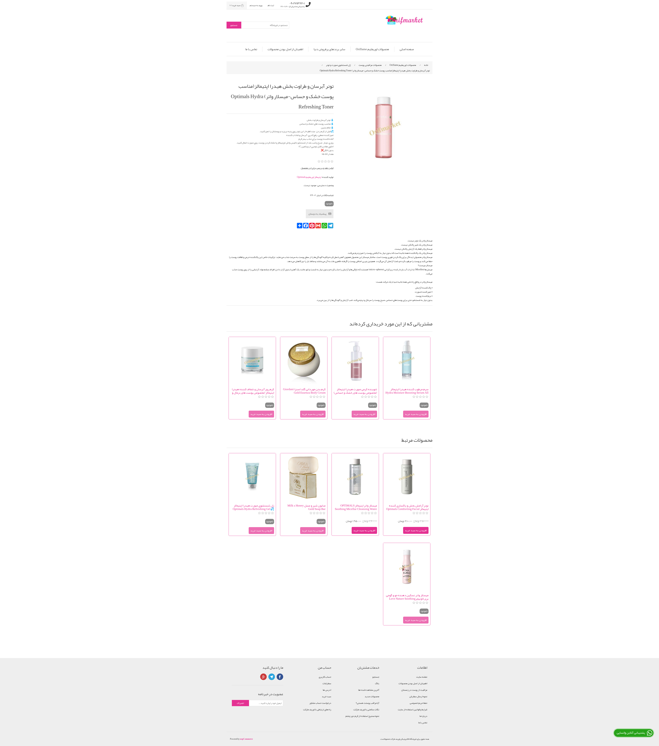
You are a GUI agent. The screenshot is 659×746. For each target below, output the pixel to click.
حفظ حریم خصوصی (418, 702)
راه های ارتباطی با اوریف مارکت (317, 709)
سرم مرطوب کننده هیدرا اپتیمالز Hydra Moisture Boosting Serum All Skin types (407, 390)
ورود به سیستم (256, 5)
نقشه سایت (421, 676)
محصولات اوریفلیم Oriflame (372, 49)
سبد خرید (326, 696)
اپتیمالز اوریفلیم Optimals (309, 177)
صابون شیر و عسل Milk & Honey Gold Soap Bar (306, 507)
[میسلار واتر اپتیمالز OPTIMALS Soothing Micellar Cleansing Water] (355, 476)
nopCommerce (246, 739)
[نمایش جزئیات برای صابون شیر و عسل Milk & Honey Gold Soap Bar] (303, 476)
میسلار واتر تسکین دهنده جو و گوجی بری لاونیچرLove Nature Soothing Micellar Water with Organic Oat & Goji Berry (407, 596)
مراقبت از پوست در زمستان (414, 689)
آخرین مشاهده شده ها (368, 689)
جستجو (375, 676)
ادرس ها (327, 689)
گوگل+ (263, 676)
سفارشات (326, 683)
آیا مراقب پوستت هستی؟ (367, 702)
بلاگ (377, 683)
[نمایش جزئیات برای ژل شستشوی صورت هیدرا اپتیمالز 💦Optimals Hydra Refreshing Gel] (252, 476)
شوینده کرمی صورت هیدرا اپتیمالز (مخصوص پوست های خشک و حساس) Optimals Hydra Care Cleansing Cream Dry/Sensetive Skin (355, 390)
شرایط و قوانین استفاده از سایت (412, 709)
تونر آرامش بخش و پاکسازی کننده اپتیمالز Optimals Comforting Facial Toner (407, 507)
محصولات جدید (372, 696)
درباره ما (423, 716)
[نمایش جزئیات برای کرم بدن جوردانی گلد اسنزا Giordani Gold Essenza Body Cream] (303, 360)
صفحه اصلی (407, 49)
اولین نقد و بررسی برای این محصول (317, 167)
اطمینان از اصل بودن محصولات (285, 49)
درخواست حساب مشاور (320, 702)
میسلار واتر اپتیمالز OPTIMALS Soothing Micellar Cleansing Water (356, 507)
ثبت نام (271, 5)
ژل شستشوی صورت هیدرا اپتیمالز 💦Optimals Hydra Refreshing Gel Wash (253, 507)
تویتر (271, 676)
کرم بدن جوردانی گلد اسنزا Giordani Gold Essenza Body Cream (304, 390)
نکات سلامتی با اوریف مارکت (366, 709)
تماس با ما (251, 49)
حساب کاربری (325, 676)
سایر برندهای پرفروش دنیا (329, 49)
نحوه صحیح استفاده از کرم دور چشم (362, 716)
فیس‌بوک (280, 676)
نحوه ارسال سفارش (418, 696)
